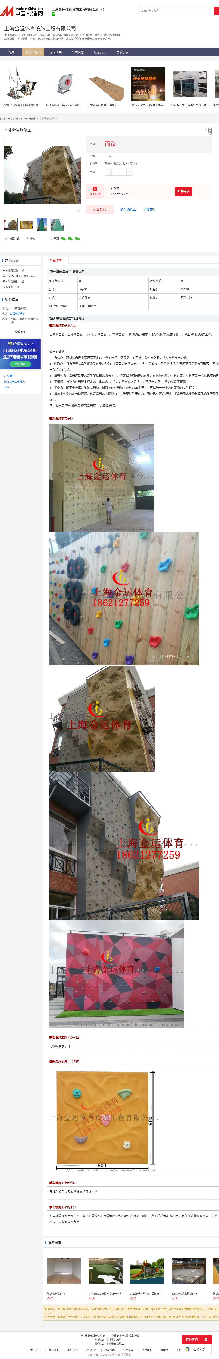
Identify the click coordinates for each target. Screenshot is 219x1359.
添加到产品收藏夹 (14, 382)
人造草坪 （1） (12, 287)
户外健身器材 (28, 119)
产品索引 (9, 376)
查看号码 (183, 191)
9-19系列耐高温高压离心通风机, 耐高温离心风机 (73, 105)
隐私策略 (110, 1350)
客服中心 (72, 1350)
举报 (32, 238)
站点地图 (91, 1350)
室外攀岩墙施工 (115, 1340)
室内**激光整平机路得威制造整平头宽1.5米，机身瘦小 (35, 105)
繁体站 (164, 1350)
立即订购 (149, 209)
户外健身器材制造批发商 (125, 1336)
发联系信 (99, 209)
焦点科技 (115, 1354)
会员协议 (128, 1350)
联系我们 (54, 1350)
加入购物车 (128, 209)
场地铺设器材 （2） (14, 281)
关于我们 (35, 1350)
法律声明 (147, 1350)
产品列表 (13, 119)
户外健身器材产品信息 (92, 1336)
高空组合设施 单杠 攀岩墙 (102, 105)
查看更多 (20, 332)
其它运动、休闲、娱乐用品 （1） (22, 276)
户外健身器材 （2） (14, 270)
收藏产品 (14, 238)
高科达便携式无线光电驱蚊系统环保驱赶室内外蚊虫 (158, 105)
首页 (2, 119)
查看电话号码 (17, 314)
